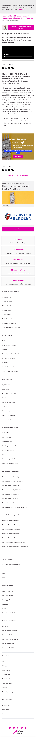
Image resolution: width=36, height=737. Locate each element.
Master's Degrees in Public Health (11, 494)
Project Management (7, 411)
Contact (4, 714)
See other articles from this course (18, 175)
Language (5, 362)
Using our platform (7, 591)
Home (4, 16)
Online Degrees (6, 314)
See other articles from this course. (21, 28)
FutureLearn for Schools (8, 643)
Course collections (7, 419)
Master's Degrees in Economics (10, 503)
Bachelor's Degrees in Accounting (11, 529)
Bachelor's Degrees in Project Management (13, 542)
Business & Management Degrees (11, 463)
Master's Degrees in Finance (9, 498)
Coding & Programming (8, 415)
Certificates (5, 604)
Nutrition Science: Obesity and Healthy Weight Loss (17, 18)
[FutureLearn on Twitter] (18, 727)
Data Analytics (6, 389)
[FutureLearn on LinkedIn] (25, 727)
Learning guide (6, 600)
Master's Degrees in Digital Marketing (12, 490)
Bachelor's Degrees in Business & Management (15, 546)
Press (3, 573)
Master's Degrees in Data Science (11, 485)
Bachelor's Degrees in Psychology (11, 525)
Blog (3, 577)
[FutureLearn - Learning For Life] (18, 732)
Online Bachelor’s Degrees (9, 323)
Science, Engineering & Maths (10, 371)
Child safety (5, 705)
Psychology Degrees (7, 437)
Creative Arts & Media (8, 367)
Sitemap (4, 687)
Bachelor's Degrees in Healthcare (11, 520)
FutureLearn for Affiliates (9, 648)
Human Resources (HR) (8, 402)
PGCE (3, 454)
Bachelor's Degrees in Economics (11, 533)
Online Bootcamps (7, 310)
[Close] (34, 2)
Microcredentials (6, 306)
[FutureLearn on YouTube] (22, 727)
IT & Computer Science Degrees (10, 446)
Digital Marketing (7, 385)
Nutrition (24, 16)
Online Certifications (7, 301)
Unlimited (4, 608)
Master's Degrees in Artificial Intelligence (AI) (14, 507)
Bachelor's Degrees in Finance (10, 538)
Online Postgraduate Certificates (11, 327)
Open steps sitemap (7, 692)
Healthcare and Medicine (9, 345)
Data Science (5, 398)
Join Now (17, 229)
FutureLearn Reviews (8, 595)
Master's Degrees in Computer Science (12, 481)
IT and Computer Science (9, 358)
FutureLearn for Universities (9, 630)
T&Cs (3, 661)
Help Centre (5, 709)
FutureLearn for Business (9, 635)
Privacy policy (6, 666)
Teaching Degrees (7, 441)
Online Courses (6, 297)
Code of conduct (6, 679)
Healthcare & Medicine (14, 16)
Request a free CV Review (9, 613)
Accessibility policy (7, 683)
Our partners (5, 626)
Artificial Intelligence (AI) (9, 393)
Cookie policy (6, 674)
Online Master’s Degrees (9, 319)
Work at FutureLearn (7, 569)
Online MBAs (5, 433)
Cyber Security (6, 406)
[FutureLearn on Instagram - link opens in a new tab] (14, 727)
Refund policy (6, 670)
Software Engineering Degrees (10, 459)
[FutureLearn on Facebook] (10, 727)
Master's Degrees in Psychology (11, 477)
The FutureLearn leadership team (11, 564)
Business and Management (9, 341)
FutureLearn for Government (10, 639)
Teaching (4, 349)
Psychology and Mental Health (10, 354)
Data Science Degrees (8, 450)
